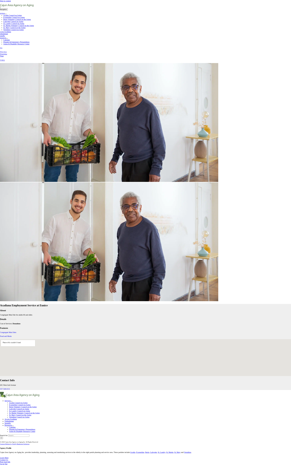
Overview (3, 54)
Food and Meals (6, 336)
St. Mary (177, 452)
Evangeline (140, 452)
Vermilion (187, 452)
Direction (3, 52)
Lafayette (153, 452)
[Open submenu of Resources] (7, 38)
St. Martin (169, 452)
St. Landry (161, 452)
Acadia (132, 452)
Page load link (5, 462)
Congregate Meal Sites (8, 332)
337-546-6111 (5, 389)
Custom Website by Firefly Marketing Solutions (14, 444)
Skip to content (5, 1)
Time (2, 56)
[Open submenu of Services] (11, 401)
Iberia (147, 452)
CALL (2, 60)
